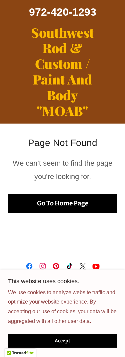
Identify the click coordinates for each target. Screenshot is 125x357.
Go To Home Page (62, 203)
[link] (62, 72)
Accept (62, 341)
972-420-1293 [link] (62, 12)
